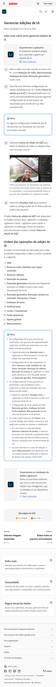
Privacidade (39, 676)
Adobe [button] (6, 652)
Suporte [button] (7, 646)
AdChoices (37, 683)
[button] (38, 4)
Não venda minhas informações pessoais (17, 683)
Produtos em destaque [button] (13, 658)
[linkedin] (19, 671)
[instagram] (10, 671)
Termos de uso (8, 679)
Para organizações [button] (11, 641)
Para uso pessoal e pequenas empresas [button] (19, 629)
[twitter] (14, 671)
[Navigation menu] (4, 3)
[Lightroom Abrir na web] (52, 11)
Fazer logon (48, 3)
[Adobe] (13, 3)
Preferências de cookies (22, 679)
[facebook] (5, 671)
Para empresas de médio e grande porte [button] (19, 635)
